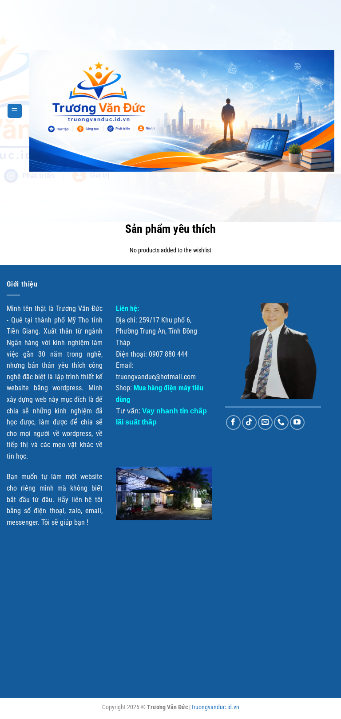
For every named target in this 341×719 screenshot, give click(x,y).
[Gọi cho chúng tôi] (281, 422)
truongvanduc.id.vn (215, 707)
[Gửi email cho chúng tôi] (265, 422)
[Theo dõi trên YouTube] (297, 422)
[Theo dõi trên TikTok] (249, 422)
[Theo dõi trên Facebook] (233, 422)
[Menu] (15, 111)
